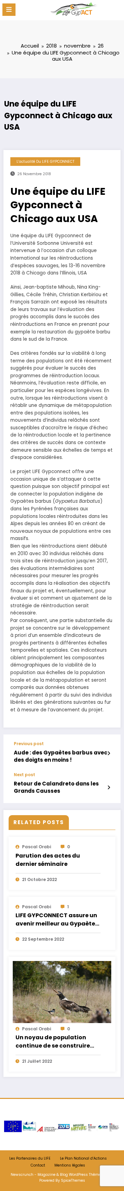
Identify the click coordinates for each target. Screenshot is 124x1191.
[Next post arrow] (108, 787)
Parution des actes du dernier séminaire (48, 860)
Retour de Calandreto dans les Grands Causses (56, 787)
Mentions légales (69, 1165)
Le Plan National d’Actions (83, 1158)
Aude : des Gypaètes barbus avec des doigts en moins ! (60, 756)
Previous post (29, 743)
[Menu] (9, 9)
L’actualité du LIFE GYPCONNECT (45, 161)
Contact (38, 1165)
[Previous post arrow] (108, 753)
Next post (24, 774)
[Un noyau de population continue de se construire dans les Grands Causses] (62, 991)
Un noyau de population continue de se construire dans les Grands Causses (53, 1042)
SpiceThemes (73, 1180)
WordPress (78, 1174)
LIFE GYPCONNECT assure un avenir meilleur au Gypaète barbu (56, 920)
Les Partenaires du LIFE (30, 1158)
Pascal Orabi (36, 847)
